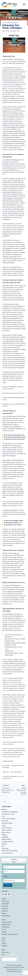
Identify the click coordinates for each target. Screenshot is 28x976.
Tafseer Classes (6, 922)
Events (4, 929)
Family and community (8, 818)
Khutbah (4, 834)
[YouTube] (9, 894)
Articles (4, 943)
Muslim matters (6, 839)
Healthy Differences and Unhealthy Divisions (21, 790)
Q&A (3, 846)
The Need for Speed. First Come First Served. (7, 789)
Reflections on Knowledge (10, 22)
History (4, 825)
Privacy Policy (6, 915)
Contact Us (5, 908)
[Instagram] (6, 894)
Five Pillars (5, 821)
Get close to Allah (7, 823)
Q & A (3, 941)
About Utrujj (5, 901)
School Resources (7, 853)
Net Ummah (17, 971)
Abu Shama (6, 31)
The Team (5, 906)
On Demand (5, 927)
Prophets (4, 844)
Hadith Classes (6, 924)
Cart (3, 954)
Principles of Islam (7, 841)
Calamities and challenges (10, 812)
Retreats (4, 932)
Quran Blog (5, 848)
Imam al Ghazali (6, 828)
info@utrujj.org (16, 969)
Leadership (5, 837)
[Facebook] (3, 894)
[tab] (14, 859)
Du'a (3, 816)
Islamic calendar (7, 830)
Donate (4, 913)
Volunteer (5, 911)
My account (5, 952)
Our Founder (5, 903)
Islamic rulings (6, 832)
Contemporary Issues (8, 814)
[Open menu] (24, 4)
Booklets (4, 809)
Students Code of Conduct (10, 934)
